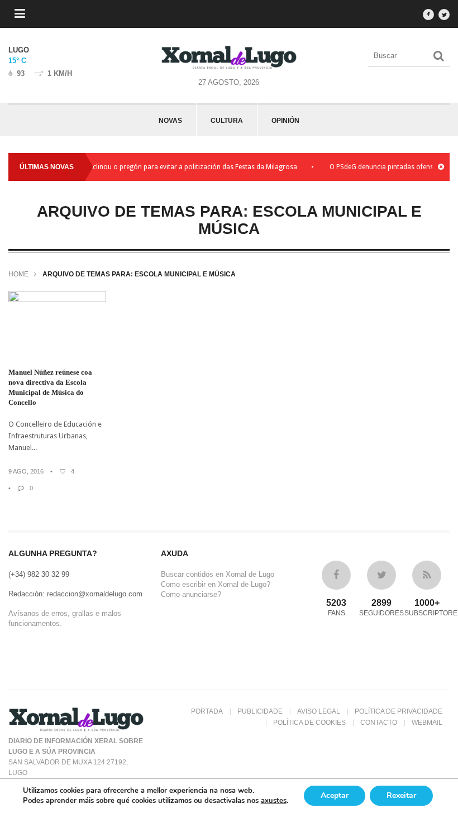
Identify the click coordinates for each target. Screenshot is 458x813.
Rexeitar (401, 795)
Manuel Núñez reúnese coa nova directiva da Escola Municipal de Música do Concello (50, 387)
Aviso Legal (318, 711)
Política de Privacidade (398, 711)
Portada (207, 711)
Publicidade (260, 711)
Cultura (227, 121)
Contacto (378, 722)
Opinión (285, 121)
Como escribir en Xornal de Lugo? (215, 584)
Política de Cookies (309, 722)
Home (18, 274)
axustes (274, 801)
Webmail (427, 722)
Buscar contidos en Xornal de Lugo (217, 574)
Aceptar (335, 795)
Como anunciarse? (191, 594)
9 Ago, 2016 (26, 471)
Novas (170, 121)
